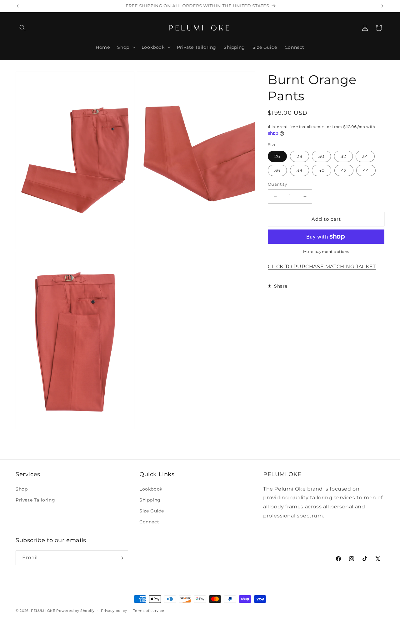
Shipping (150, 500)
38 (299, 170)
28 (299, 156)
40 (321, 170)
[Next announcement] (382, 6)
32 (343, 156)
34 (365, 156)
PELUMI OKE (43, 610)
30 (321, 156)
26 (277, 156)
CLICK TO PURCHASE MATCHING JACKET (322, 267)
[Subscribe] (121, 558)
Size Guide (151, 511)
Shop (22, 489)
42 (344, 170)
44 (366, 170)
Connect (149, 522)
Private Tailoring (35, 500)
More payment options (326, 251)
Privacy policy (114, 610)
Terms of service (148, 610)
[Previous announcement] (18, 6)
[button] (22, 28)
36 (277, 170)
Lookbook (150, 489)
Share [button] (281, 286)
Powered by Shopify (75, 610)
